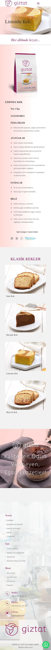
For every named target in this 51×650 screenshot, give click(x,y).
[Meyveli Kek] (25, 395)
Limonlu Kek (12, 373)
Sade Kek (10, 296)
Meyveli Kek (11, 412)
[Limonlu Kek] (25, 356)
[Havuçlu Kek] (25, 317)
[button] (45, 644)
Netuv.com (29, 647)
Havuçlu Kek (12, 334)
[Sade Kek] (25, 279)
